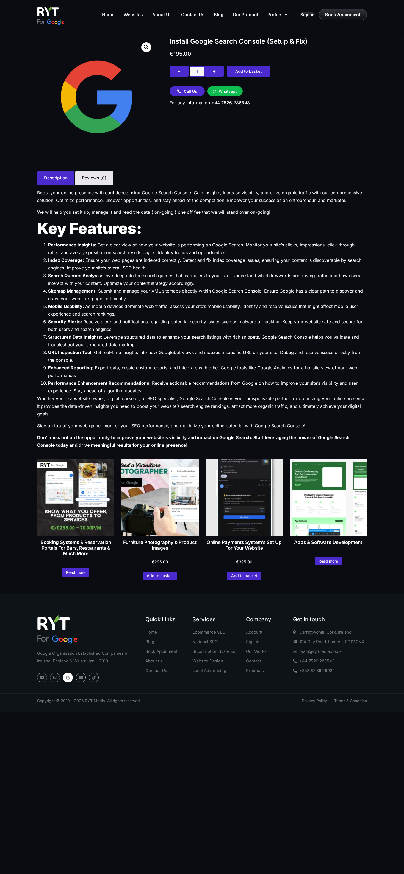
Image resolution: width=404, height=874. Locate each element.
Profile (274, 14)
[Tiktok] (94, 677)
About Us (162, 14)
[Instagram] (55, 677)
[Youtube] (81, 677)
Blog (218, 14)
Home (108, 14)
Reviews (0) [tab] (94, 178)
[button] (146, 47)
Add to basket (248, 71)
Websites (133, 14)
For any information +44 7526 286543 (210, 102)
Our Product (245, 14)
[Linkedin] (42, 677)
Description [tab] (56, 178)
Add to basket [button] (160, 575)
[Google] (68, 677)
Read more (75, 572)
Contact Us (192, 14)
